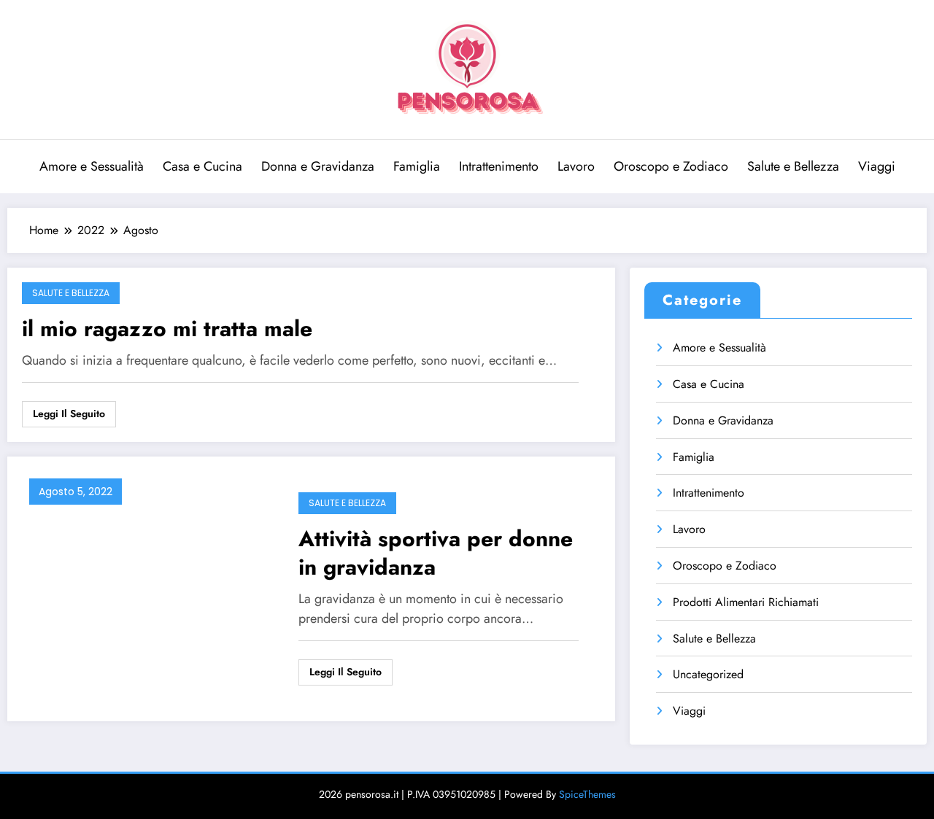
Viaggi (876, 166)
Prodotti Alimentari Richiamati (746, 602)
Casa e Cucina (202, 166)
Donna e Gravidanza (317, 166)
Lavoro (576, 166)
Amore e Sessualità (91, 166)
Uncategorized (708, 674)
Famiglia (416, 166)
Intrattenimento (499, 166)
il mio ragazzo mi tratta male (167, 328)
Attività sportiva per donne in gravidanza (435, 552)
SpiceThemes (587, 794)
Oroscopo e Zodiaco (671, 166)
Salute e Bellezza (793, 166)
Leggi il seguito (69, 413)
